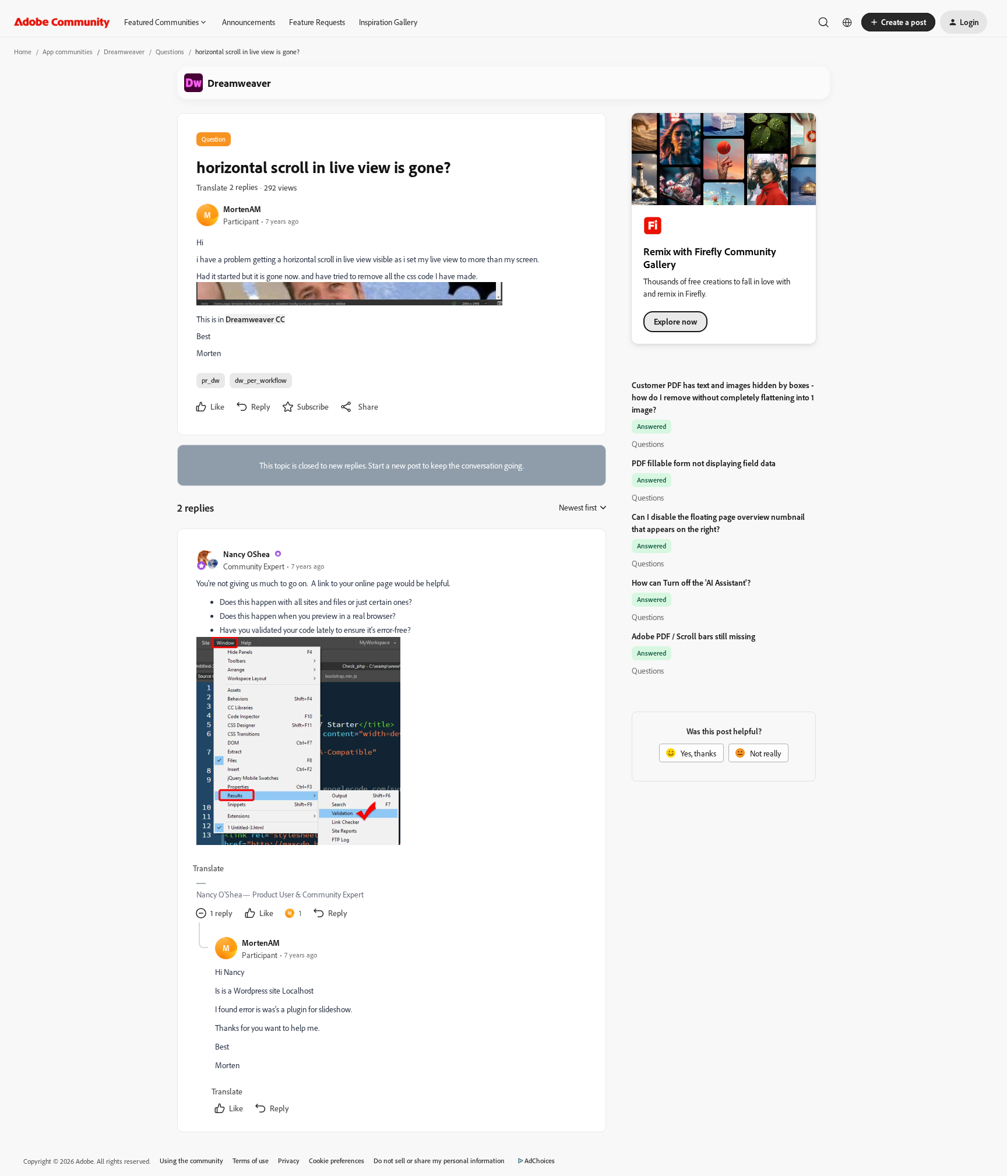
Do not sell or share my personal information (439, 1160)
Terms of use (251, 1160)
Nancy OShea (246, 554)
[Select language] (847, 22)
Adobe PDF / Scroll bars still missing (693, 636)
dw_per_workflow (261, 380)
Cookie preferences (336, 1160)
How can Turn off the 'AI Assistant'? (691, 582)
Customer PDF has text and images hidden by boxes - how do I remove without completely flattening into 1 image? (723, 397)
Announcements (248, 22)
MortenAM (242, 209)
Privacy (289, 1160)
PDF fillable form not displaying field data (704, 463)
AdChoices (539, 1160)
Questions (170, 51)
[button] (898, 22)
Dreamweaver (124, 51)
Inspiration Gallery (388, 22)
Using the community (191, 1160)
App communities (68, 51)
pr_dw (211, 380)
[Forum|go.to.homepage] (62, 22)
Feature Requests (317, 22)
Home (22, 51)
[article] (391, 735)
